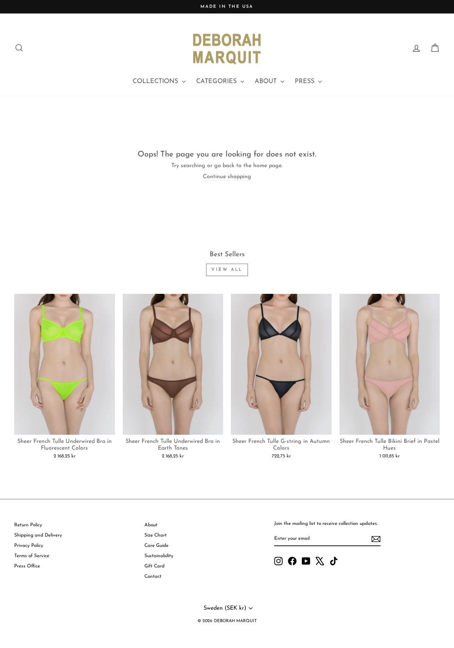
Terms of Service (31, 556)
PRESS (305, 81)
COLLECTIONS (156, 81)
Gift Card (154, 566)
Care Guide (156, 545)
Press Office (27, 566)
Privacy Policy (28, 545)
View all (227, 270)
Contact (152, 576)
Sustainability (158, 556)
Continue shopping (227, 177)
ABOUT (267, 81)
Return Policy (28, 525)
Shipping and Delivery (38, 535)
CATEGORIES (217, 81)
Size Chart (155, 535)
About (150, 525)
